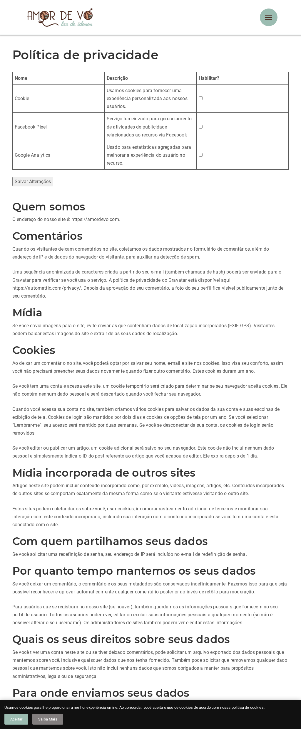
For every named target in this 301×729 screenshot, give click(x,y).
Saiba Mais (47, 719)
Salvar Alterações (33, 181)
